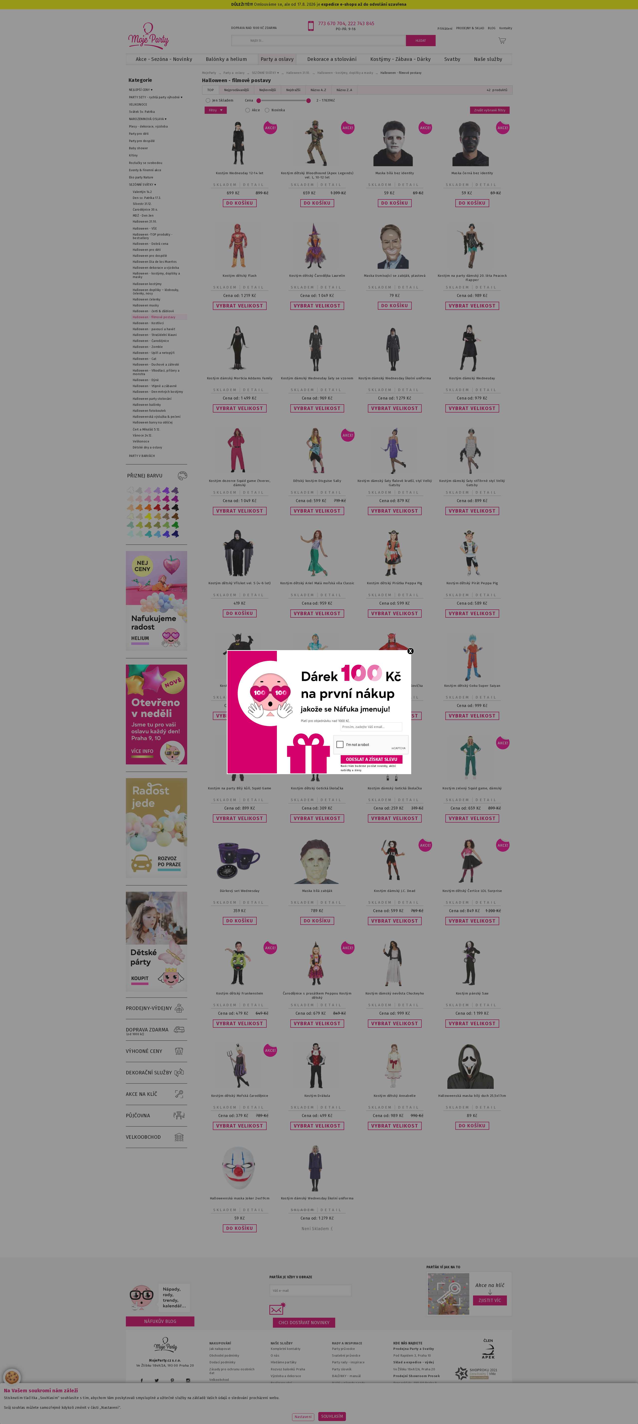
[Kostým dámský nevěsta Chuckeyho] (395, 985)
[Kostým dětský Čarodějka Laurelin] (317, 268)
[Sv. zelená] (166, 525)
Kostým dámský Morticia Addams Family (240, 378)
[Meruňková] (139, 508)
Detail (254, 184)
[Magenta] (166, 499)
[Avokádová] (157, 525)
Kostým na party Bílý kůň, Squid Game (239, 788)
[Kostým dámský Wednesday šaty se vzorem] (317, 370)
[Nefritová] (130, 525)
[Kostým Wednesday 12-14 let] (240, 165)
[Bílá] (130, 490)
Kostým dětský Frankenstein (239, 993)
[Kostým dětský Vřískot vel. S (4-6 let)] (240, 575)
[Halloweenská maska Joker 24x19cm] (240, 1190)
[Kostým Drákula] (317, 1088)
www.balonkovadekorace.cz (362, 1413)
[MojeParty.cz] (166, 1345)
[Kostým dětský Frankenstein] (240, 985)
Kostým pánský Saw (472, 993)
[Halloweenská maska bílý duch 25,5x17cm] (472, 1088)
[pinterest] (172, 1380)
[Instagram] (188, 1380)
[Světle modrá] (157, 534)
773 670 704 (331, 23)
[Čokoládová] (175, 516)
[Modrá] (166, 534)
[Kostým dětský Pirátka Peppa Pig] (395, 575)
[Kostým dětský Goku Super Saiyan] (472, 680)
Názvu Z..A (344, 90)
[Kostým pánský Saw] (472, 985)
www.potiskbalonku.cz (415, 1413)
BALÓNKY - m (342, 1376)
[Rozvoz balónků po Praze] (156, 877)
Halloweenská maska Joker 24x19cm (239, 1198)
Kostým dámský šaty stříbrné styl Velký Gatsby (472, 483)
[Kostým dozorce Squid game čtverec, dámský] (240, 473)
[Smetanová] (130, 516)
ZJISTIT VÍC (490, 1300)
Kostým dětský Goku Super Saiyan (472, 686)
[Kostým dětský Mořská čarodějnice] (240, 1088)
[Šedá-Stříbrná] (139, 490)
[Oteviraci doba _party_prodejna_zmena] (156, 763)
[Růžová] (148, 499)
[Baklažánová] (175, 499)
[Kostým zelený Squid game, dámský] (472, 780)
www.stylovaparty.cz (462, 1413)
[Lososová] (130, 499)
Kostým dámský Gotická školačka (395, 788)
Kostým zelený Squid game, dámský (472, 788)
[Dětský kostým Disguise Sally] (317, 473)
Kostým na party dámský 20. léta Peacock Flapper (472, 278)
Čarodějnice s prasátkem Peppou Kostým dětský (317, 995)
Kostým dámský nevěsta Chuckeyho (394, 993)
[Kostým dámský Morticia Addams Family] (240, 370)
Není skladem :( (317, 1228)
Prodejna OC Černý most (413, 1390)
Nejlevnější (267, 90)
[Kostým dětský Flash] (240, 268)
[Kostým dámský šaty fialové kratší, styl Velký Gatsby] (395, 473)
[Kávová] (166, 516)
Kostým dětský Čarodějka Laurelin (317, 276)
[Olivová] (148, 525)
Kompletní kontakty (285, 1349)
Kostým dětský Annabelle (395, 1096)
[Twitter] (157, 1380)
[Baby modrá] (130, 534)
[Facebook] (142, 1380)
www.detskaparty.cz (311, 1413)
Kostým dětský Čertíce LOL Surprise (472, 891)
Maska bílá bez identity (394, 173)
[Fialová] (157, 490)
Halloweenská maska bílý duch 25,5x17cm (472, 1096)
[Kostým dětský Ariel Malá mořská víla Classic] (317, 575)
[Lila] (148, 490)
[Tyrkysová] (148, 534)
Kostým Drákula (317, 1096)
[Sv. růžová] (139, 499)
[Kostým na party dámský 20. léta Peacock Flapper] (472, 268)
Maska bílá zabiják (317, 891)
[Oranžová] (148, 508)
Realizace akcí (281, 1383)
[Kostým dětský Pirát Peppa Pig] (472, 575)
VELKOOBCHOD (143, 1137)
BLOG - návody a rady (348, 1383)
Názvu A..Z (318, 90)
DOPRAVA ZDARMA (147, 1031)
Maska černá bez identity (472, 173)
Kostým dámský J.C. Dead (394, 891)
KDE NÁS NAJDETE (407, 1343)
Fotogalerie (341, 1390)
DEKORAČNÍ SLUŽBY (149, 1073)
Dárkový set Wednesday (240, 891)
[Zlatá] (157, 516)
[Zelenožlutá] (139, 525)
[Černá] (175, 508)
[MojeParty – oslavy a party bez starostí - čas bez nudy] (148, 35)
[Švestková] (166, 490)
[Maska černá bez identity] (472, 165)
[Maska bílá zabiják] (317, 883)
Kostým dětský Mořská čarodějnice (239, 1096)
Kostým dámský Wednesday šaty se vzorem (317, 378)
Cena (249, 100)
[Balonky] (156, 650)
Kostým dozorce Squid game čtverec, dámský (239, 483)
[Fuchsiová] (157, 499)
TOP (210, 90)
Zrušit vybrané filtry (489, 110)
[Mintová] (139, 534)
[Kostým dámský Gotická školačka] (395, 780)
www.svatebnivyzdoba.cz (262, 1413)
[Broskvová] (130, 508)
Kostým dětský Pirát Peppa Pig (472, 583)
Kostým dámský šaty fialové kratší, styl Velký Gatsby (394, 483)
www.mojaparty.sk (215, 1413)
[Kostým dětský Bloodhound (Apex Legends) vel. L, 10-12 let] (317, 165)
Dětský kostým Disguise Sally (317, 481)
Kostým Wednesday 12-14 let (239, 173)
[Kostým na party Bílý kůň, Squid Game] (240, 780)
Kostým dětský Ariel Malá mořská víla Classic (317, 583)
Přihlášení (445, 28)
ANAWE (366, 1421)
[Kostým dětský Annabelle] (395, 1088)
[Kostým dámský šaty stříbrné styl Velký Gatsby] (472, 473)
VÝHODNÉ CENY (144, 1051)
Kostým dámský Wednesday (472, 378)
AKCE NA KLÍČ (141, 1094)
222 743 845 (361, 23)
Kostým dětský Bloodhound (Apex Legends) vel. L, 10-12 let (317, 175)
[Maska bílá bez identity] (395, 165)
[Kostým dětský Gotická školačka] (317, 780)
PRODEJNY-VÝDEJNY (149, 1008)
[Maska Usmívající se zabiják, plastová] (395, 268)
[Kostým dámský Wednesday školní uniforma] (395, 372)
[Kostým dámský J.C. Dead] (395, 883)
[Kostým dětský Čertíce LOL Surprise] (472, 883)
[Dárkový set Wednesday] (240, 883)
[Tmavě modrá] (175, 534)
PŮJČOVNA (138, 1116)
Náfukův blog (160, 1321)
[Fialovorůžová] (175, 490)
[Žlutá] (148, 516)
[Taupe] (139, 516)
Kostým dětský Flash (240, 276)
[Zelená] (175, 525)
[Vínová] (166, 508)
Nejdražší (293, 90)
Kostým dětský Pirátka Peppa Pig (394, 583)
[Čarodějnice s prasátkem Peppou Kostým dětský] (317, 985)
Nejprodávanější (236, 90)
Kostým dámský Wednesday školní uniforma (394, 378)
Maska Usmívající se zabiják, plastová (394, 276)
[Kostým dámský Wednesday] (472, 370)
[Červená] (157, 508)
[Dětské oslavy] (156, 990)
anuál (357, 1376)
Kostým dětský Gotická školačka (317, 788)
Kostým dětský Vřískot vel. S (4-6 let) (239, 583)
